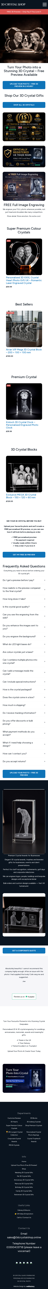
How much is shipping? (14, 705)
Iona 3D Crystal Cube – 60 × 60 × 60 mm (23, 496)
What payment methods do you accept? (18, 733)
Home (24, 1161)
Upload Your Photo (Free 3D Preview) (24, 1165)
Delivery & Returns (24, 1210)
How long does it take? (14, 599)
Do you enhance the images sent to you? (20, 627)
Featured (10, 313)
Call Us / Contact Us (24, 1218)
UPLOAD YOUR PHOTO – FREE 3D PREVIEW (24, 774)
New (8, 241)
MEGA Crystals (14, 1145)
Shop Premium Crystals (33, 1125)
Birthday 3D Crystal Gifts (24, 1187)
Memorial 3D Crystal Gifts (24, 1184)
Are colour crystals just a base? (18, 652)
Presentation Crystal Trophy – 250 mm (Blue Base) (22, 279)
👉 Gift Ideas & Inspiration (24, 1214)
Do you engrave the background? (19, 636)
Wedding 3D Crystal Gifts (24, 1173)
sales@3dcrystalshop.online (24, 1237)
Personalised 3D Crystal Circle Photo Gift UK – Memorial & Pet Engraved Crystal (23, 425)
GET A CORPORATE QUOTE (24, 951)
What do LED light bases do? (17, 644)
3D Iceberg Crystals (34, 1122)
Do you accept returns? (14, 761)
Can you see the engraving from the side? (20, 616)
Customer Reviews (14, 1118)
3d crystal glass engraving (24, 1275)
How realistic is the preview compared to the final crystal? (21, 589)
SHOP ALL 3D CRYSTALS (24, 105)
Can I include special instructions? (19, 681)
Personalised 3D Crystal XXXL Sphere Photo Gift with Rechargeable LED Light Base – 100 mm (23, 353)
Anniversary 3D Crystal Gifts (24, 1180)
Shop (24, 1169)
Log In (36, 4)
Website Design (19, 1286)
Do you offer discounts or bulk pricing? (18, 722)
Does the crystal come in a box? (18, 697)
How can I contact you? (15, 753)
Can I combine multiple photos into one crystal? (20, 661)
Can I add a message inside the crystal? (18, 672)
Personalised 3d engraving (24, 1278)
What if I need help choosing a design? (18, 744)
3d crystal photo (24, 1281)
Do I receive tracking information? (19, 713)
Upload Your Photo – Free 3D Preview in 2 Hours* (24, 85)
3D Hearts (14, 1122)
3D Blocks (33, 1118)
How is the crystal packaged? (17, 689)
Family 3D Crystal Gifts (24, 1191)
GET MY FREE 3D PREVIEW (24, 555)
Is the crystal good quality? (16, 606)
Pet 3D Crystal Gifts (24, 1176)
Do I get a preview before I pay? (18, 580)
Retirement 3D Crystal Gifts (24, 1195)
